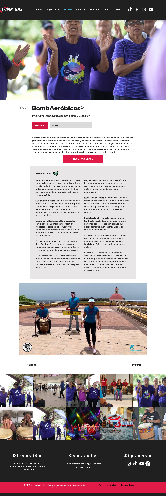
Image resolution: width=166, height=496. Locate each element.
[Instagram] (143, 9)
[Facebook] (136, 9)
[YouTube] (150, 9)
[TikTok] (129, 9)
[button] (81, 9)
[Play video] (83, 319)
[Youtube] (141, 463)
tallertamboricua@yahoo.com (86, 463)
